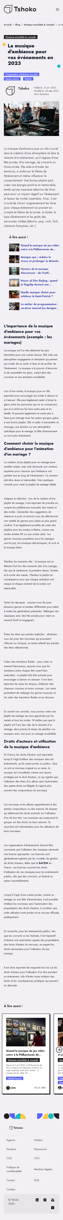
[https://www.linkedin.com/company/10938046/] (37, 1200)
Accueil (7, 24)
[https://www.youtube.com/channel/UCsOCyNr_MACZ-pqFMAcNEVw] (53, 1200)
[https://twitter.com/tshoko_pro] (53, 1208)
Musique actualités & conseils (39, 24)
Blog (17, 24)
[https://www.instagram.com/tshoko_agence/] (45, 1200)
